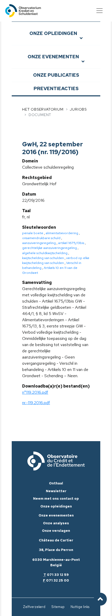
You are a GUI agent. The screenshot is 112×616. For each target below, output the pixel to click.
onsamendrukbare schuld (41, 238)
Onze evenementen (53, 57)
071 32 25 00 (57, 580)
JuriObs (78, 109)
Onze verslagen (56, 530)
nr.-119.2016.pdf (36, 402)
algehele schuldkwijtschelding (44, 253)
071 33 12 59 (58, 574)
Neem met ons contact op (56, 498)
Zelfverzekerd (34, 607)
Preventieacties (56, 88)
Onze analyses (56, 523)
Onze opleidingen (53, 33)
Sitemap (58, 607)
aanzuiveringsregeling (39, 243)
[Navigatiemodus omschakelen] (99, 10)
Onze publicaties (56, 75)
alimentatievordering (62, 233)
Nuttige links (80, 607)
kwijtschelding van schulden (43, 258)
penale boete (32, 233)
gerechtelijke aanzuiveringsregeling (49, 248)
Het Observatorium (43, 109)
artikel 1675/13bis (71, 243)
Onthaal (56, 483)
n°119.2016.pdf (35, 392)
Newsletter (56, 491)
